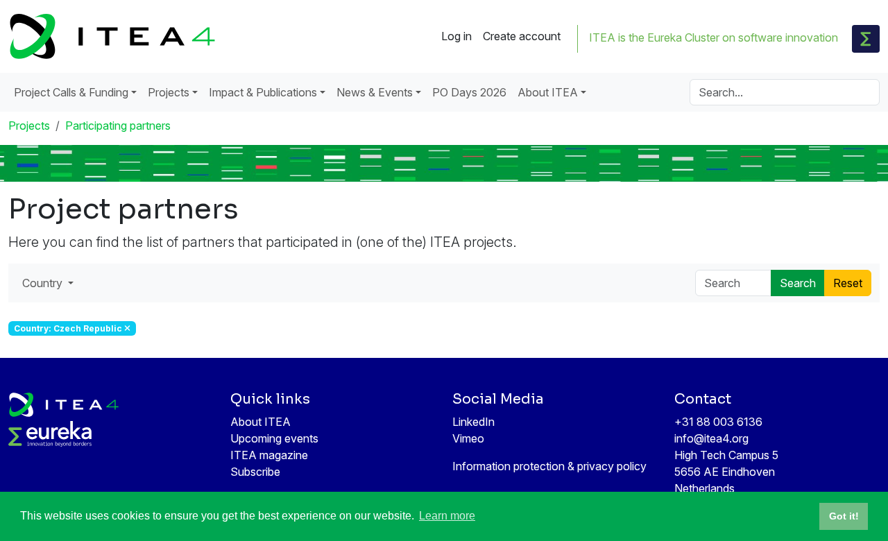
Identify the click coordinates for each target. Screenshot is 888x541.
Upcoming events (274, 438)
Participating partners (118, 125)
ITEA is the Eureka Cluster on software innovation (713, 37)
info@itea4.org (711, 438)
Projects (29, 125)
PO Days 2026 (469, 92)
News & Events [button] (374, 92)
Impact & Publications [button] (263, 92)
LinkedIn (473, 422)
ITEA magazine (269, 455)
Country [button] (43, 283)
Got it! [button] (844, 516)
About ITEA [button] (548, 92)
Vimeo (468, 438)
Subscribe (255, 472)
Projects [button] (168, 92)
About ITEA (260, 422)
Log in (456, 36)
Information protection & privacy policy (549, 466)
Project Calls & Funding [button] (71, 92)
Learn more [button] (447, 516)
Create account (522, 36)
